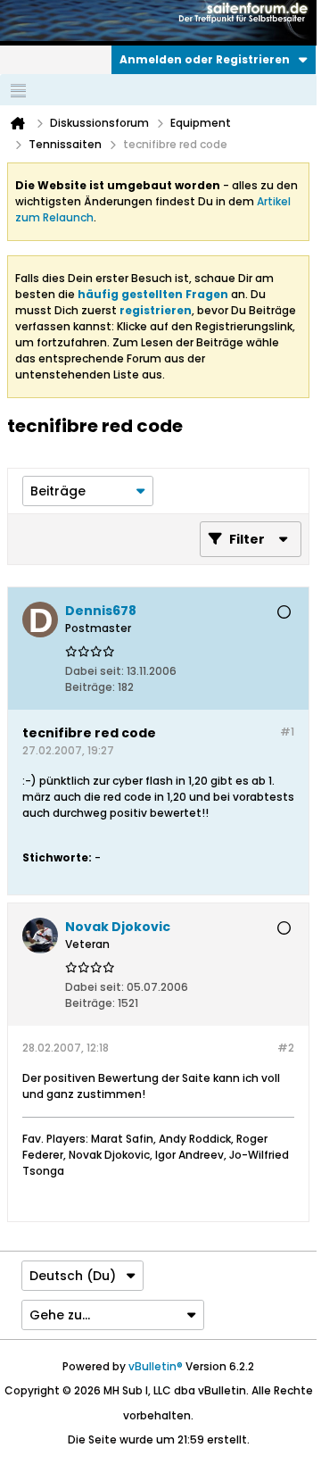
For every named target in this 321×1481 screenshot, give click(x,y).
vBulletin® (155, 1366)
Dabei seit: (94, 670)
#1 (287, 731)
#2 (285, 1047)
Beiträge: (90, 687)
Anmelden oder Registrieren (204, 59)
